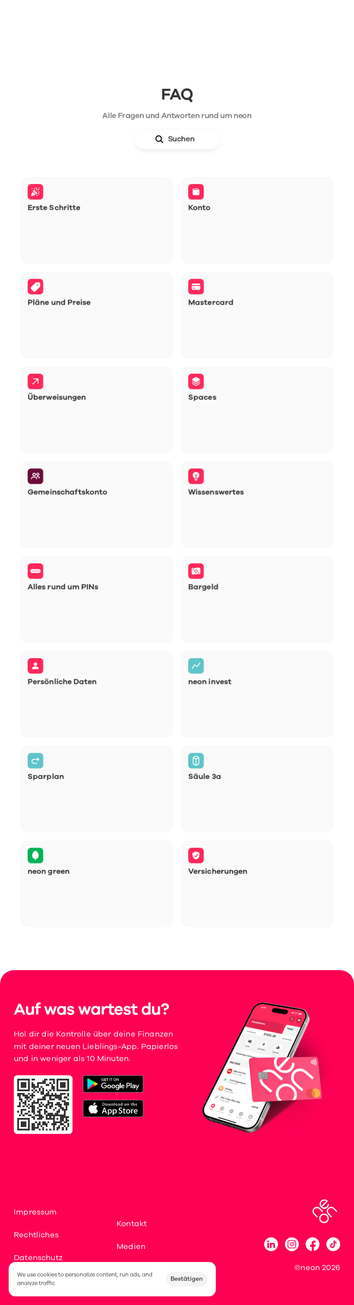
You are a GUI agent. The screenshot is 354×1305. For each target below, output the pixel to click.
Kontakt (132, 1223)
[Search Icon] (177, 139)
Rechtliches (36, 1235)
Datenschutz (38, 1257)
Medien (131, 1246)
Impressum (35, 1212)
